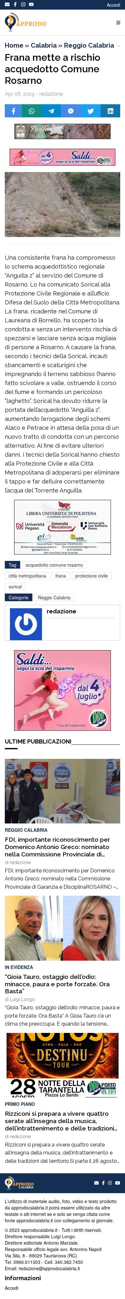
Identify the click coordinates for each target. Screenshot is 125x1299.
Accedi (113, 5)
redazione (20, 862)
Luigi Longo (22, 999)
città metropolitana (27, 575)
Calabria (44, 45)
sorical (15, 586)
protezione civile (91, 575)
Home (14, 45)
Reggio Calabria (89, 45)
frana (60, 575)
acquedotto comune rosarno (54, 565)
